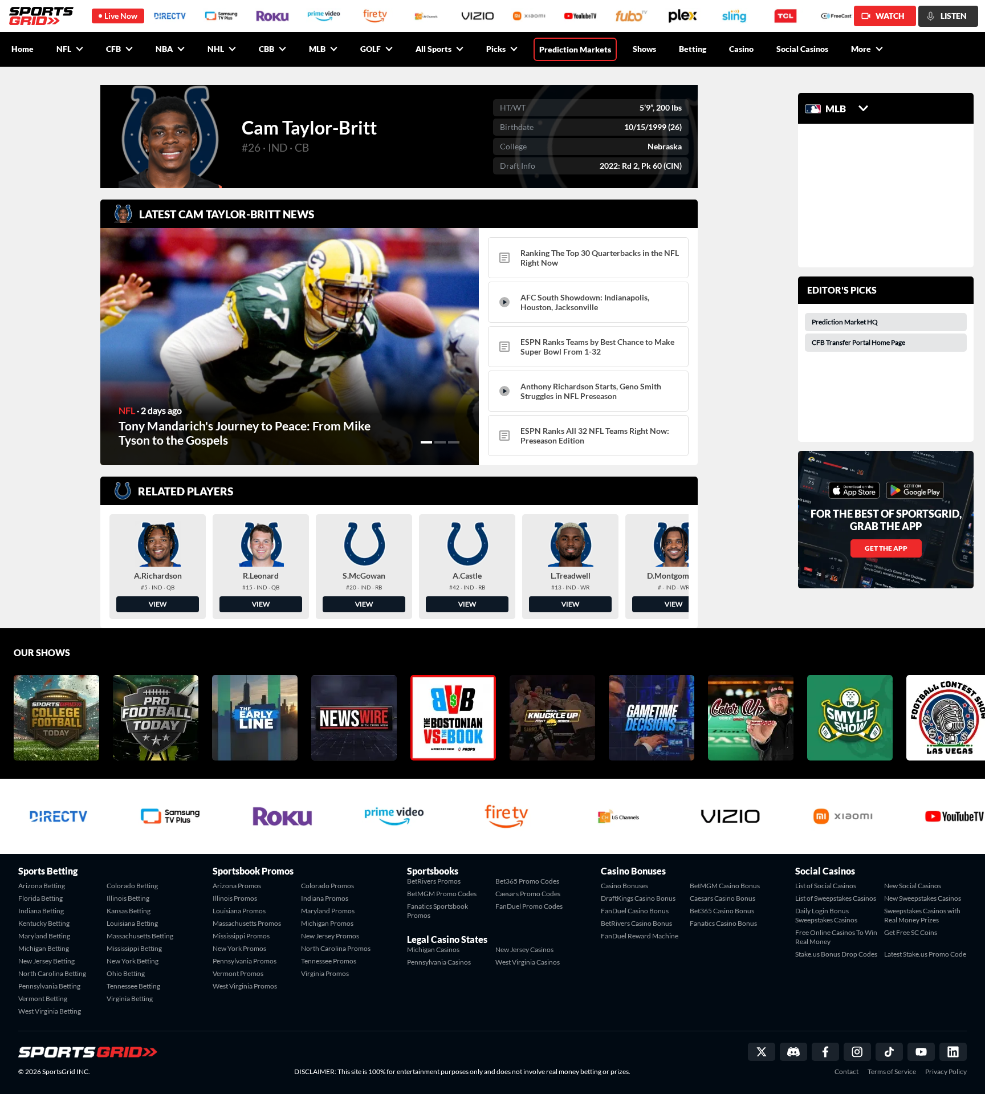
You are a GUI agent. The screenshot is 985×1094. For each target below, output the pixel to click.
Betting (692, 49)
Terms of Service (892, 1072)
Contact (846, 1072)
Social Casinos (802, 49)
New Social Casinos (912, 885)
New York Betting (132, 961)
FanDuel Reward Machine (639, 936)
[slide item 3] (453, 442)
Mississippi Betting (134, 948)
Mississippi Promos (241, 936)
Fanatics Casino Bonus (723, 923)
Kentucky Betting (44, 923)
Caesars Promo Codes (527, 893)
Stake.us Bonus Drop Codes (836, 954)
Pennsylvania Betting (49, 986)
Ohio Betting (126, 973)
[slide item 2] (440, 442)
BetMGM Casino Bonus (725, 885)
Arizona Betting (41, 885)
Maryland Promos (328, 910)
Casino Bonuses (624, 885)
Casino (741, 49)
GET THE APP (886, 548)
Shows (644, 49)
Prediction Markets (575, 49)
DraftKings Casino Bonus (638, 898)
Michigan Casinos (433, 949)
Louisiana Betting (132, 923)
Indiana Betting (41, 910)
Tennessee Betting (133, 986)
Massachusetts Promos (247, 923)
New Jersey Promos (330, 936)
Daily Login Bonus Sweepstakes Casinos (826, 915)
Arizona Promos (237, 885)
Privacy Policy (946, 1072)
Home (22, 49)
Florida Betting (40, 898)
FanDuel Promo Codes (529, 906)
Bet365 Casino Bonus (722, 910)
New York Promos (239, 948)
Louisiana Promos (239, 910)
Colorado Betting (132, 885)
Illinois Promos (235, 898)
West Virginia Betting (49, 1011)
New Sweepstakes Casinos (922, 898)
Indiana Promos (324, 898)
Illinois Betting (128, 898)
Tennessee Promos (328, 961)
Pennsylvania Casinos (439, 962)
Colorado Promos (327, 885)
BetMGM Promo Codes (442, 893)
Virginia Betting (130, 998)
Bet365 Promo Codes (527, 881)
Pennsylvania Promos (244, 961)
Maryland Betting (44, 936)
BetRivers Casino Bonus (636, 923)
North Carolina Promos (336, 948)
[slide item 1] (426, 442)
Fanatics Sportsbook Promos (437, 911)
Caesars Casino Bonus (722, 898)
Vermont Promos (238, 973)
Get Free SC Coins (910, 932)
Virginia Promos (325, 973)
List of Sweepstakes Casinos (835, 898)
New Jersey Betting (46, 961)
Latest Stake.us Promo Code (925, 954)
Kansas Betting (128, 910)
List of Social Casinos (825, 885)
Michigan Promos (327, 923)
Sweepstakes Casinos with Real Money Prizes (922, 915)
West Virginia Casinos (527, 962)
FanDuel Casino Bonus (635, 910)
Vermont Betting (42, 998)
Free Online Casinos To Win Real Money (836, 937)
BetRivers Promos (434, 881)
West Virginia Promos (245, 986)
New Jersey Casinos (524, 949)
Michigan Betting (43, 948)
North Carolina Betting (52, 973)
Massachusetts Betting (140, 936)
